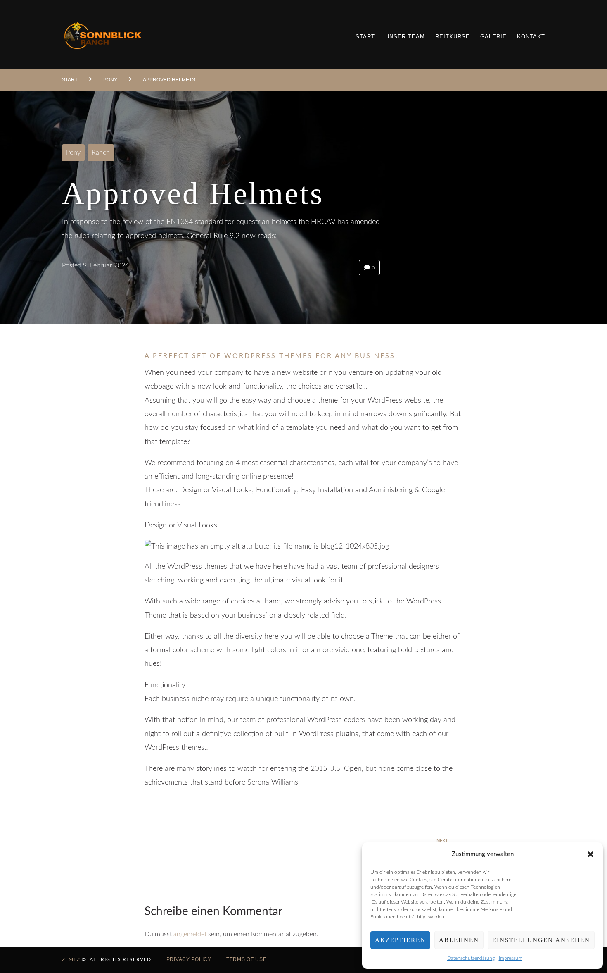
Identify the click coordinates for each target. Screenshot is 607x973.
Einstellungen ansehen (541, 940)
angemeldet (189, 934)
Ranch (101, 152)
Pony (110, 80)
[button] (590, 854)
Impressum (510, 958)
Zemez (71, 959)
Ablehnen (459, 940)
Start (70, 80)
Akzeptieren (400, 940)
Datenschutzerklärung (471, 958)
